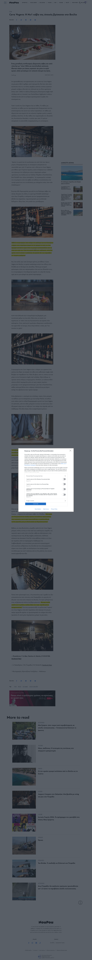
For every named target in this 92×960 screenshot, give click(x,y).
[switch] (64, 479)
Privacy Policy (54, 509)
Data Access (46, 509)
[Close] (71, 451)
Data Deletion (38, 509)
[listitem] (46, 476)
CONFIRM (35, 503)
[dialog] (46, 480)
